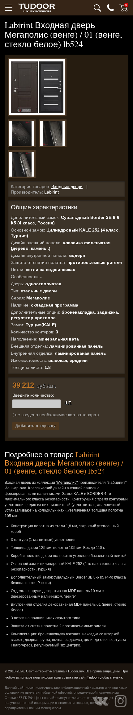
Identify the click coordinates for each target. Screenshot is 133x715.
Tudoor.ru (94, 677)
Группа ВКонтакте (100, 701)
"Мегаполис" (67, 482)
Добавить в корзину (35, 426)
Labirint (51, 192)
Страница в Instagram (120, 701)
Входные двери (67, 186)
